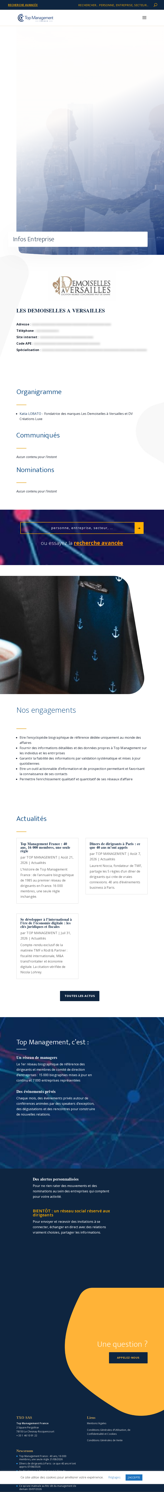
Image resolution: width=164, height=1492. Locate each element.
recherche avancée (23, 5)
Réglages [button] (114, 1477)
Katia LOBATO (30, 413)
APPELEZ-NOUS (128, 1357)
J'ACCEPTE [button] (134, 1477)
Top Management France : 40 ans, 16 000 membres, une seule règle (45, 847)
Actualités (38, 863)
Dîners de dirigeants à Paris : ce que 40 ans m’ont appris (115, 845)
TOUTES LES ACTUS (80, 996)
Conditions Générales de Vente (105, 1440)
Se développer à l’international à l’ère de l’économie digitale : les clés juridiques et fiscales (46, 923)
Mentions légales (96, 1423)
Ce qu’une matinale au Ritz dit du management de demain (47, 1487)
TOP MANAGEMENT (41, 857)
